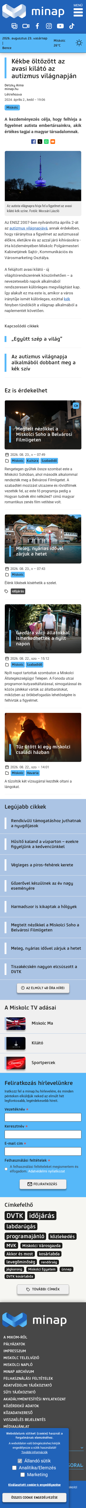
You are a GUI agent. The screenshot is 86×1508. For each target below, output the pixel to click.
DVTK (14, 1216)
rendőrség (49, 1262)
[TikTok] (72, 26)
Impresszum (14, 1351)
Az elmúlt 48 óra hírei (45, 988)
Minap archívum (18, 1371)
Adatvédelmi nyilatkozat (46, 1171)
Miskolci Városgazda (41, 1245)
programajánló (25, 1236)
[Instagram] (49, 26)
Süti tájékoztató (19, 1392)
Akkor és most (19, 1253)
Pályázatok (14, 1344)
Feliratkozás (45, 1184)
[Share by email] (52, 141)
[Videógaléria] (26, 26)
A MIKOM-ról (15, 1337)
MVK (11, 1245)
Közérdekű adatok (21, 1406)
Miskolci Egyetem (41, 1269)
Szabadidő (49, 461)
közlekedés (62, 1236)
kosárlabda (49, 1253)
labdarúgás (21, 1226)
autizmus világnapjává (28, 228)
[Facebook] (37, 26)
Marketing (37, 1474)
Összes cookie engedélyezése (34, 1497)
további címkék (46, 1289)
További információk (34, 1452)
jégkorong (14, 1269)
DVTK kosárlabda (19, 1276)
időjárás (18, 591)
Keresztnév (14, 1126)
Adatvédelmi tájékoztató (27, 1385)
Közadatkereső (18, 1413)
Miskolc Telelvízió (21, 1358)
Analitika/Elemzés (37, 1467)
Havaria (33, 773)
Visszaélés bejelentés (24, 1420)
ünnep (66, 1269)
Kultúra (32, 461)
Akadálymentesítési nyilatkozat (34, 1399)
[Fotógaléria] (14, 26)
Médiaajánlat (16, 1426)
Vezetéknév (15, 1109)
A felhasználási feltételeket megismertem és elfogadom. (44, 1169)
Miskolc (12, 107)
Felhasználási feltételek (26, 1160)
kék (67, 299)
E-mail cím (14, 1143)
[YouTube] (60, 26)
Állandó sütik (37, 1461)
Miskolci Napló (18, 1365)
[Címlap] (33, 11)
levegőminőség (20, 1261)
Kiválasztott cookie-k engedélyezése (34, 1484)
